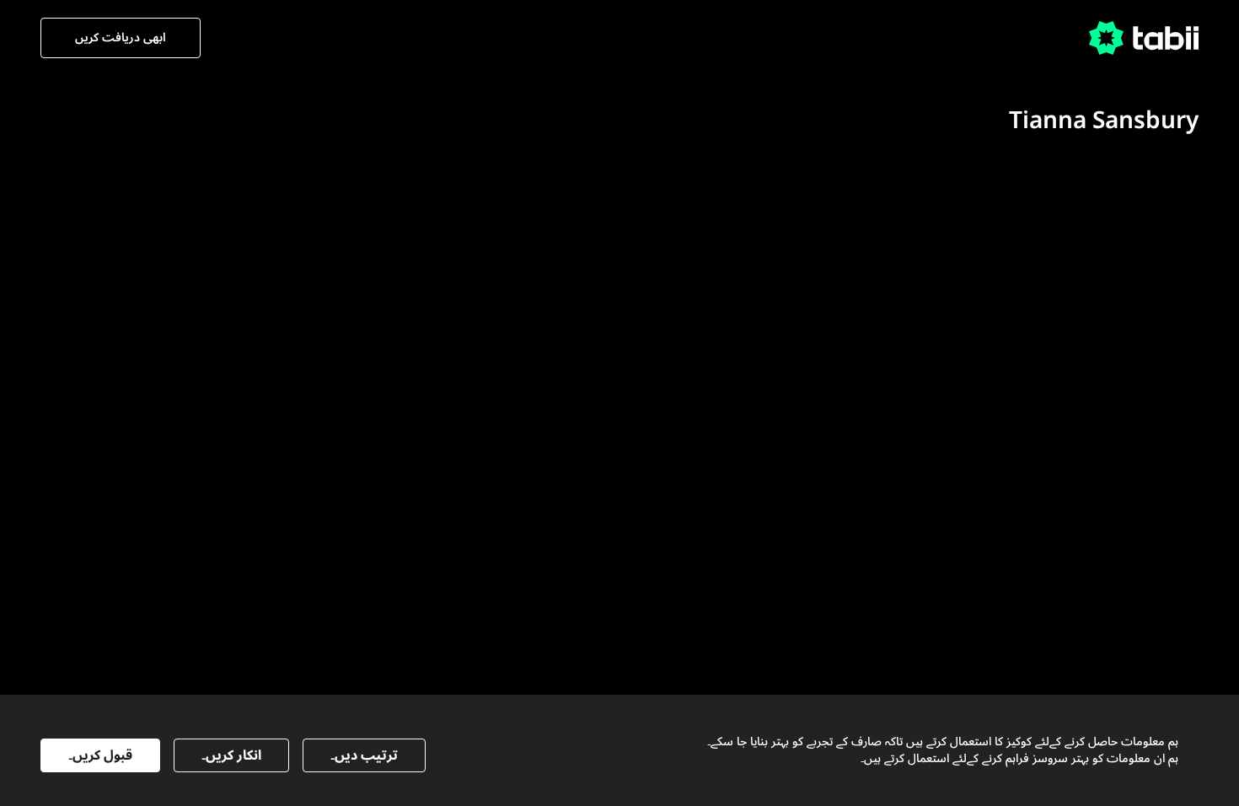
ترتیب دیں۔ (364, 755)
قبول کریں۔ (100, 755)
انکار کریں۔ (231, 755)
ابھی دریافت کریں (120, 37)
